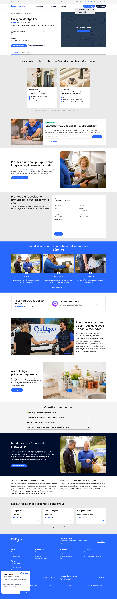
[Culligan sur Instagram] (46, 578)
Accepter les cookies (82, 31)
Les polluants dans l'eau (41, 554)
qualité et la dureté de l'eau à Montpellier (31, 170)
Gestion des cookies (34, 587)
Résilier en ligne (33, 585)
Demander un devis (89, 6)
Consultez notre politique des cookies (10, 586)
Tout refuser (6, 592)
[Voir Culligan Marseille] (91, 516)
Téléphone (81, 208)
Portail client (80, 2)
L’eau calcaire (38, 556)
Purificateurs (52, 6)
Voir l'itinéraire (15, 35)
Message (59, 219)
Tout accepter (25, 592)
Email (55, 208)
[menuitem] (14, 1)
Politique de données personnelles (95, 585)
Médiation (90, 587)
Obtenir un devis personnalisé (91, 552)
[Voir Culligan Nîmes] (26, 516)
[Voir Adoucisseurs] (42, 88)
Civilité (56, 198)
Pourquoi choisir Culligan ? (42, 558)
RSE (12, 565)
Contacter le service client (36, 45)
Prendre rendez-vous (18, 45)
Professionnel (26, 52)
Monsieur (58, 200)
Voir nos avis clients (25, 22)
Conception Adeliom (101, 595)
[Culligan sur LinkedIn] (49, 578)
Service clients (64, 549)
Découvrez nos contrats (18, 177)
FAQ (61, 558)
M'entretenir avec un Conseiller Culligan (94, 554)
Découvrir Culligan (15, 563)
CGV (70, 585)
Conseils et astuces (16, 567)
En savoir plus (16, 390)
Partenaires (52, 587)
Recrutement (14, 570)
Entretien (63, 6)
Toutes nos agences (58, 528)
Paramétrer (15, 592)
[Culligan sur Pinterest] (54, 578)
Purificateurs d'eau (16, 554)
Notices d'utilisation (16, 556)
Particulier (15, 52)
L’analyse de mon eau (40, 552)
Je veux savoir (97, 137)
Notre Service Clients (65, 552)
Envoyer (58, 234)
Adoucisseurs (39, 6)
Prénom (83, 203)
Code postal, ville (83, 214)
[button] (3, 596)
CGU (51, 585)
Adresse (58, 214)
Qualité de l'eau (39, 549)
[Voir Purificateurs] (75, 88)
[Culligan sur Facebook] (43, 578)
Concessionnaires (73, 587)
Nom (55, 203)
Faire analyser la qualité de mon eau (92, 556)
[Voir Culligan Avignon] (58, 516)
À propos (13, 561)
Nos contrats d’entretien (66, 556)
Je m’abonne (101, 577)
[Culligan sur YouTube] (51, 578)
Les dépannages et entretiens (67, 554)
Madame (67, 200)
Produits (13, 549)
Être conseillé (88, 549)
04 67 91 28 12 (47, 31)
